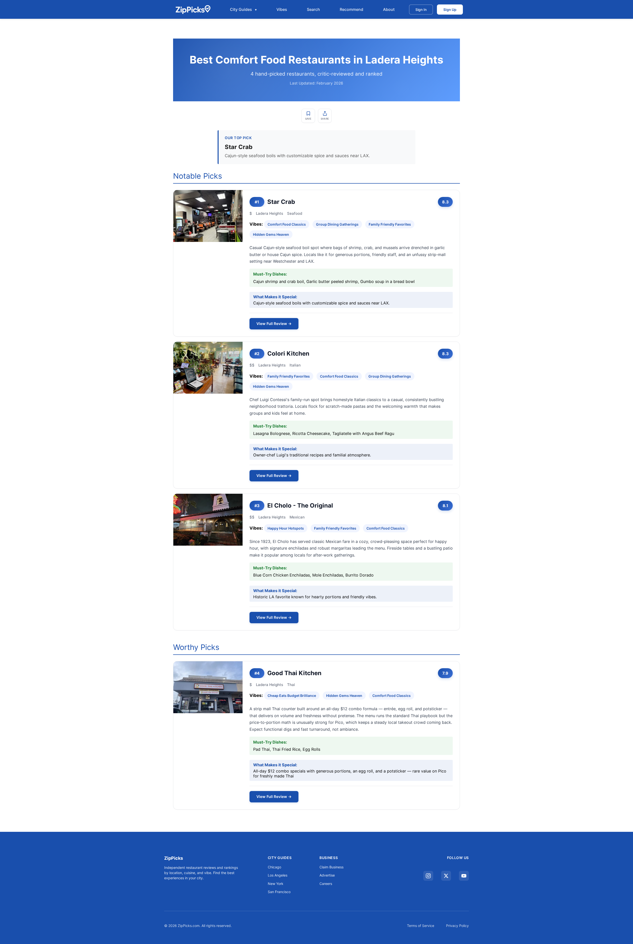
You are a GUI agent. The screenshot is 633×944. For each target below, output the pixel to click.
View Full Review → (274, 323)
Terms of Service (420, 925)
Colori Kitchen (288, 353)
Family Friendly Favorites (390, 224)
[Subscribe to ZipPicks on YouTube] (464, 876)
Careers (325, 883)
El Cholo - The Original (300, 505)
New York (275, 883)
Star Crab (281, 201)
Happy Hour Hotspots (286, 528)
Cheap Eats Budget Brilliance (292, 695)
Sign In (421, 9)
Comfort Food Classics (287, 224)
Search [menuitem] (313, 9)
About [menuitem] (389, 9)
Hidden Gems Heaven (271, 234)
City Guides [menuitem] (241, 9)
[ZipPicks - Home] (193, 9)
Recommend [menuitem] (351, 9)
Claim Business (331, 867)
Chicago (274, 867)
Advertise (327, 875)
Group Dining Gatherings (337, 224)
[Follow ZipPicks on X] (446, 876)
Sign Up (449, 9)
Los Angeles (277, 875)
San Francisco (279, 892)
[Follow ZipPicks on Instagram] (428, 876)
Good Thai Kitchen (294, 673)
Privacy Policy (457, 925)
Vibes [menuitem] (281, 9)
